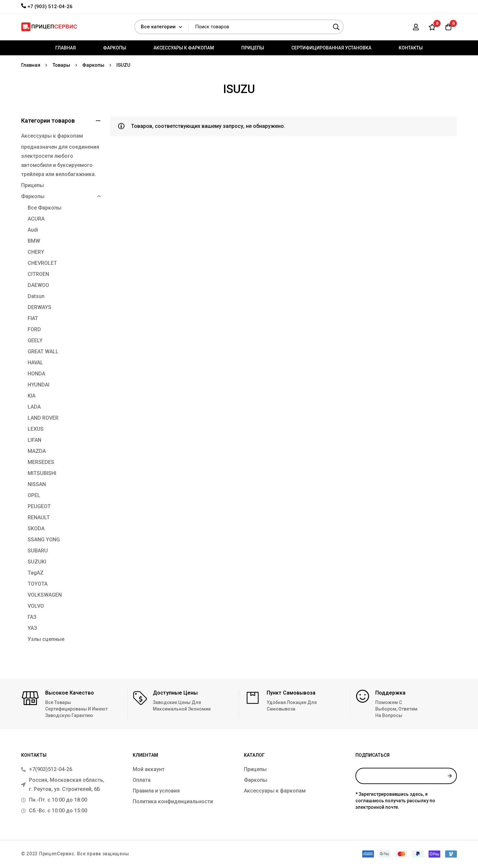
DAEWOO (38, 285)
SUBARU (38, 551)
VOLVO (36, 606)
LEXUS (36, 429)
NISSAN (37, 484)
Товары (61, 65)
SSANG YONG (44, 539)
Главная (30, 65)
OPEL (34, 495)
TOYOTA (37, 584)
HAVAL (35, 362)
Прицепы (32, 185)
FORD (34, 329)
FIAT (33, 318)
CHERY (36, 252)
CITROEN (38, 274)
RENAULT (39, 517)
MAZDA (37, 451)
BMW (34, 241)
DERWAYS (39, 307)
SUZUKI (37, 562)
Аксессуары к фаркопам (52, 136)
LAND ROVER (43, 418)
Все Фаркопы (44, 208)
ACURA (36, 219)
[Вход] (416, 27)
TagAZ (36, 573)
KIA (31, 396)
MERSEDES (41, 462)
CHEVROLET (42, 263)
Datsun (36, 296)
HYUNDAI (38, 385)
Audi (33, 230)
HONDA (36, 374)
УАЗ (32, 628)
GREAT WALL (43, 351)
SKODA (36, 528)
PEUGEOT (39, 506)
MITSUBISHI (42, 473)
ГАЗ (32, 617)
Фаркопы (93, 65)
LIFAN (34, 440)
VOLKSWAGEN (45, 595)
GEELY (35, 340)
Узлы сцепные (46, 639)
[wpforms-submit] (449, 776)
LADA (34, 407)
